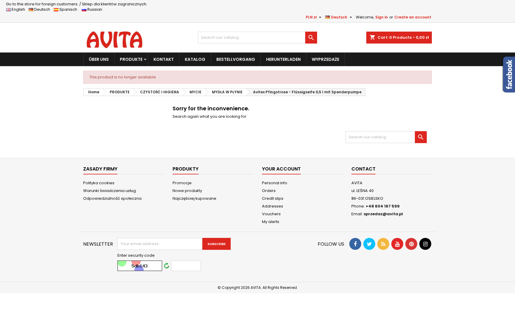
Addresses (272, 206)
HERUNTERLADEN (283, 59)
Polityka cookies (98, 183)
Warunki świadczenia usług (109, 190)
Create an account (412, 17)
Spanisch (69, 9)
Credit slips (272, 198)
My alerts (270, 221)
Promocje (182, 183)
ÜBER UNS (99, 59)
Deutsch (43, 9)
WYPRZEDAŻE (325, 59)
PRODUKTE (131, 59)
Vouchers (271, 214)
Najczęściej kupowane (194, 198)
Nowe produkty (187, 190)
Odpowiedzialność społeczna (112, 198)
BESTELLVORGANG (235, 59)
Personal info (274, 183)
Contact (363, 168)
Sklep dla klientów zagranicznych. (76, 4)
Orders (269, 190)
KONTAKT (163, 59)
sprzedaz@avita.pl (383, 214)
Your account (281, 168)
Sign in (381, 17)
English (20, 9)
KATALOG (195, 59)
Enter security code (136, 255)
